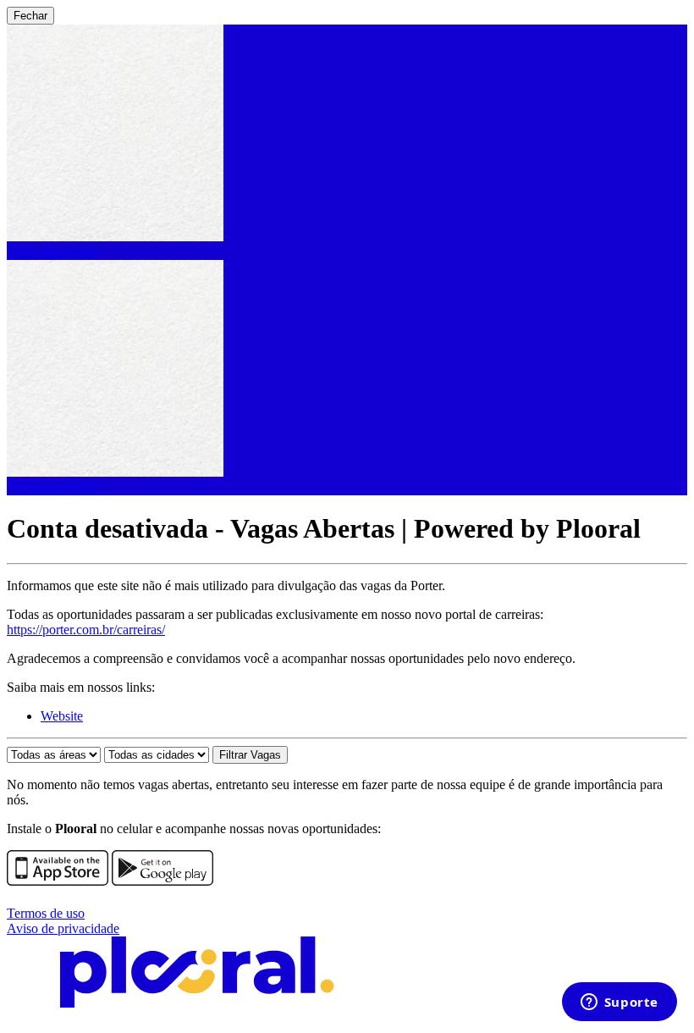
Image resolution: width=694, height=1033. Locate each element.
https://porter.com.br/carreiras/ (86, 629)
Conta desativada (52, 252)
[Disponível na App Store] (57, 881)
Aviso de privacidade (63, 928)
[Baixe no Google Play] (162, 881)
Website (62, 716)
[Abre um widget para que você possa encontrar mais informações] (619, 1003)
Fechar (30, 15)
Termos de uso (46, 913)
